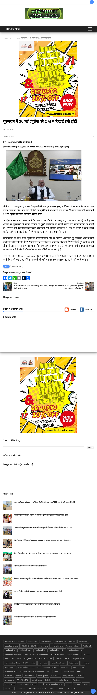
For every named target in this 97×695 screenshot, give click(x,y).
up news (60, 688)
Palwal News (29, 675)
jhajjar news (73, 663)
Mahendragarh (11, 671)
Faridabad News (25, 650)
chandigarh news (11, 646)
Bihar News (83, 641)
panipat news (68, 675)
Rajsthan (76, 680)
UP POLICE (71, 688)
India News (43, 663)
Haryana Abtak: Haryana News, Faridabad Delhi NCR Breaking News (36, 693)
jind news (85, 663)
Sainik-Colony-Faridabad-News (51, 684)
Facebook (89, 309)
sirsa (68, 684)
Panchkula (55, 675)
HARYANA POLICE (45, 659)
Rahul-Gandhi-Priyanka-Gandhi (57, 680)
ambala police (60, 641)
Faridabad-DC (40, 650)
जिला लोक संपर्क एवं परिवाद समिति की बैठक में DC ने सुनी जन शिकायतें (35, 617)
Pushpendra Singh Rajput (19, 142)
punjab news (37, 680)
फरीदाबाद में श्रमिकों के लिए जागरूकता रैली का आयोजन (30, 566)
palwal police (43, 675)
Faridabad (87, 646)
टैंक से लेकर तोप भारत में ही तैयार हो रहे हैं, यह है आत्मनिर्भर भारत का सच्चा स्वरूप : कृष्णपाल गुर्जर (43, 553)
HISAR (25, 663)
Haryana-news (78, 659)
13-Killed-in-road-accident (14, 641)
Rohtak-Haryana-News (27, 684)
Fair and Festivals (72, 646)
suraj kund (9, 688)
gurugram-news (73, 654)
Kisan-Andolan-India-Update (29, 667)
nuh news (9, 675)
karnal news (9, 667)
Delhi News (44, 646)
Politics (79, 675)
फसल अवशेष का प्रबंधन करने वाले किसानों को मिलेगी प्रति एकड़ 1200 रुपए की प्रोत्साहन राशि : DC (44, 502)
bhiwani (72, 641)
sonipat (77, 684)
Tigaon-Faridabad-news (37, 688)
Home (5, 38)
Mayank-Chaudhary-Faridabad (32, 671)
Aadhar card (32, 641)
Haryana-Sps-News (12, 663)
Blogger (73, 309)
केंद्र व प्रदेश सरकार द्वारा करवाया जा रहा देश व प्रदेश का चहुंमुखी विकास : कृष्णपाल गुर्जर (41, 515)
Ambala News (46, 641)
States (85, 684)
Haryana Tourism (62, 659)
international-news (58, 663)
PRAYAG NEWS (22, 680)
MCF (48, 671)
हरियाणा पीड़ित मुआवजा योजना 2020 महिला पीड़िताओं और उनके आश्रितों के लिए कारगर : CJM (43, 528)
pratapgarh (9, 680)
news (79, 671)
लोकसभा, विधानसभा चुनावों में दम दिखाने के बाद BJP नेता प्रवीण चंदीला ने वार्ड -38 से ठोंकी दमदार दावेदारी (46, 579)
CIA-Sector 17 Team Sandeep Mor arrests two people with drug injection (42, 540)
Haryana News (14, 38)
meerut (56, 671)
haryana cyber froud (13, 659)
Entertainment (57, 646)
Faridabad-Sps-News (13, 654)
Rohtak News (10, 684)
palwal (18, 675)
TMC (51, 688)
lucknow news (78, 667)
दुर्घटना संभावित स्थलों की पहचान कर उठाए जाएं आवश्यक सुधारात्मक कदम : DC (38, 591)
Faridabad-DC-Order (56, 650)
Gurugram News (57, 654)
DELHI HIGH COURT (29, 646)
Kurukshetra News (50, 667)
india (33, 663)
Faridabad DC (10, 650)
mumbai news (68, 671)
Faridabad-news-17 (75, 650)
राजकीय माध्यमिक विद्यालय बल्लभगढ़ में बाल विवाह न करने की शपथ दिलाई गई (37, 604)
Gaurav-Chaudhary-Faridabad (36, 654)
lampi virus (65, 667)
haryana (86, 654)
